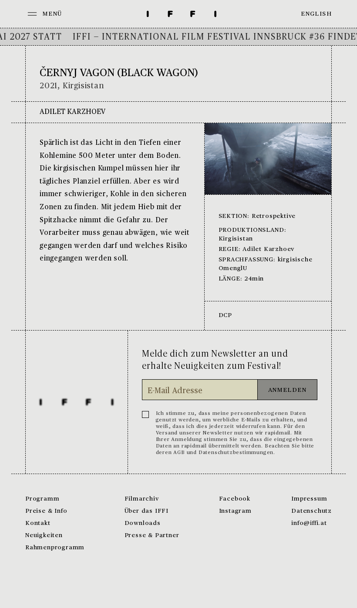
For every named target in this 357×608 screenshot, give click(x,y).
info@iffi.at (309, 523)
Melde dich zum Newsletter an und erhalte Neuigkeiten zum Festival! (215, 360)
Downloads (143, 523)
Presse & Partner (152, 535)
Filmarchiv (142, 499)
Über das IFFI (146, 511)
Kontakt (38, 523)
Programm (42, 499)
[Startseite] (181, 14)
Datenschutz (311, 511)
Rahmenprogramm (54, 548)
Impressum (309, 499)
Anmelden (287, 390)
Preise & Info (46, 511)
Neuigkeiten (44, 535)
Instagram (235, 511)
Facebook (234, 499)
